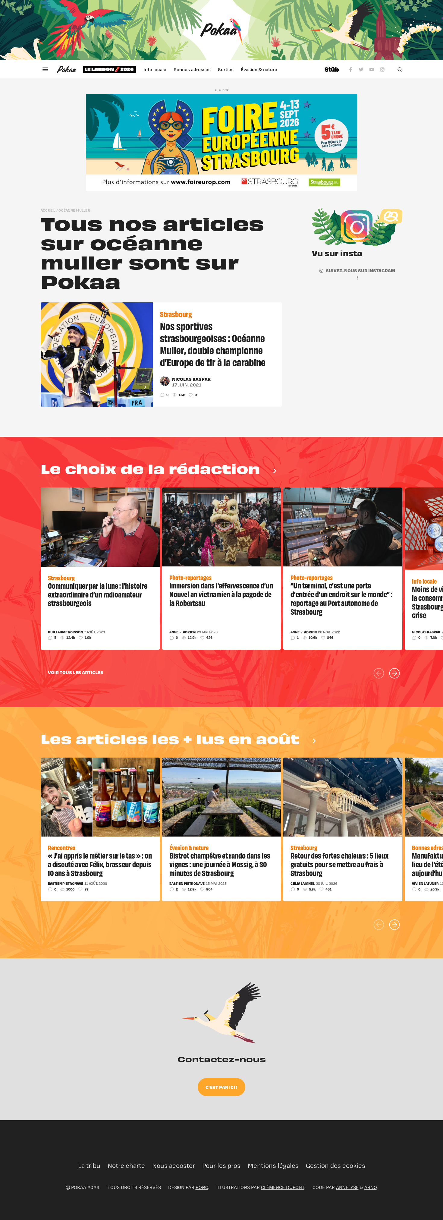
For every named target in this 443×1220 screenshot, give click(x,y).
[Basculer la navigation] (45, 69)
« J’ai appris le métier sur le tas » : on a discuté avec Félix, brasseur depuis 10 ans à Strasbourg (100, 864)
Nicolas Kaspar (191, 379)
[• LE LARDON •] (109, 69)
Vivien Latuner (425, 883)
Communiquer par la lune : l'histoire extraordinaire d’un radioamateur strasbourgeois (97, 594)
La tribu (89, 1165)
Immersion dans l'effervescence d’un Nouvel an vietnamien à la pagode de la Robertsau (221, 593)
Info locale (154, 69)
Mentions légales (273, 1165)
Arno (370, 1187)
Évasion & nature (259, 69)
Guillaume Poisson (65, 632)
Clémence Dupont (282, 1187)
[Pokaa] (221, 30)
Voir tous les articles (75, 672)
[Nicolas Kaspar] (165, 381)
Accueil (48, 210)
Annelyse (347, 1187)
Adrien (189, 632)
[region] (200, 69)
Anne (173, 632)
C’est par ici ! (221, 1087)
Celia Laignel (303, 883)
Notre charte (126, 1165)
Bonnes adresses (192, 69)
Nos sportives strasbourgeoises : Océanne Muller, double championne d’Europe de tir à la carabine (212, 343)
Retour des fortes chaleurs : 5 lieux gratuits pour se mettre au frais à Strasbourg (339, 864)
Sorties (226, 69)
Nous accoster (173, 1165)
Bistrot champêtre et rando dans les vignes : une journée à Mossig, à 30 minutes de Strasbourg (219, 864)
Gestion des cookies (335, 1165)
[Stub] (331, 69)
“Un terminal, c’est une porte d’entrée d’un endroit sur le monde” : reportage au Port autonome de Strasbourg (341, 598)
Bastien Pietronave (65, 883)
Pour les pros (221, 1165)
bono (202, 1187)
